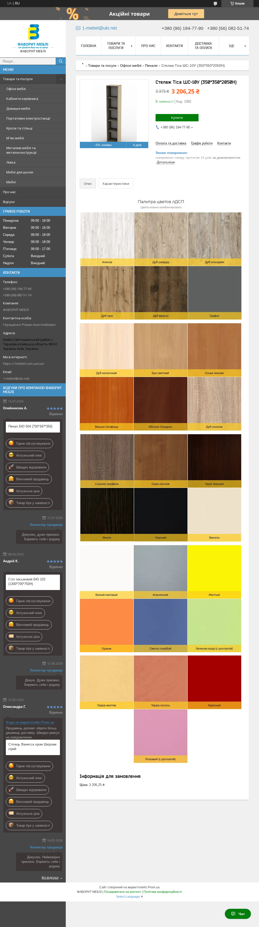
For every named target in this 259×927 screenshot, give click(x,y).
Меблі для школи (19, 172)
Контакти (174, 46)
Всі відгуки (50, 877)
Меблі (11, 182)
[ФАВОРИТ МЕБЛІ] (33, 36)
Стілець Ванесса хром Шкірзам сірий (32, 746)
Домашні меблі (18, 108)
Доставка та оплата (203, 45)
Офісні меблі (16, 88)
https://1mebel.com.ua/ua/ (23, 363)
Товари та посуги (102, 65)
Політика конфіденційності (162, 892)
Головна (88, 46)
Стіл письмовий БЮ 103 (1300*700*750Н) (26, 581)
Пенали (151, 65)
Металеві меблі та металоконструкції (21, 150)
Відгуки (9, 201)
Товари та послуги (18, 79)
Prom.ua (154, 887)
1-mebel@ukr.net (16, 378)
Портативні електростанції (28, 118)
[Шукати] (61, 61)
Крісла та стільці (19, 128)
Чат (242, 914)
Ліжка (10, 162)
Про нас (9, 192)
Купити (177, 117)
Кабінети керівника (22, 98)
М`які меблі (15, 138)
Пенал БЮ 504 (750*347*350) (30, 426)
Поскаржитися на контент (122, 892)
